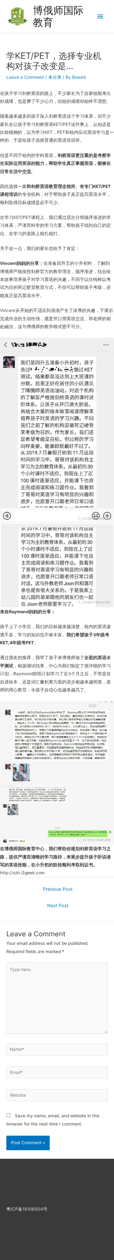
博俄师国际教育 (58, 16)
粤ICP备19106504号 (27, 1209)
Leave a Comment (25, 77)
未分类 (54, 77)
